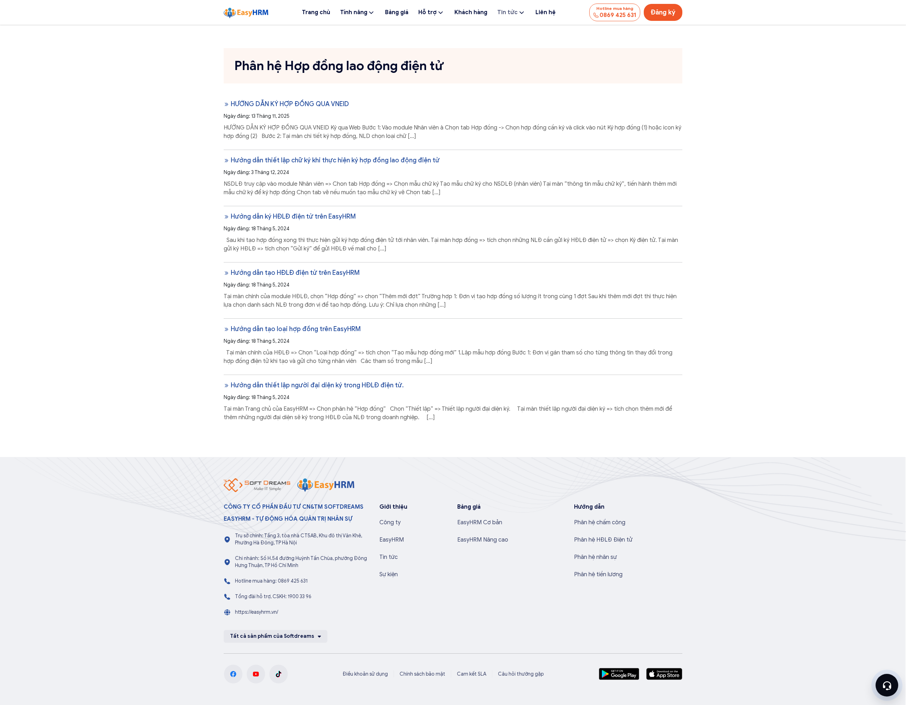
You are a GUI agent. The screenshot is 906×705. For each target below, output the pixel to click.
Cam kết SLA (471, 674)
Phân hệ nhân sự (595, 557)
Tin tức (507, 12)
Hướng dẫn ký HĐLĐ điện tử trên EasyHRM (292, 216)
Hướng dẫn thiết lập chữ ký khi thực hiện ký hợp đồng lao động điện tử (334, 160)
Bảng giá (396, 12)
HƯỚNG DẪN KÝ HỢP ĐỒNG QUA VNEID (289, 104)
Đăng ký (663, 12)
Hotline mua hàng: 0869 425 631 (271, 581)
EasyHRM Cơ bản (479, 522)
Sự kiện (388, 574)
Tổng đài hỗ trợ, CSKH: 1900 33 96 (273, 597)
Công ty (390, 522)
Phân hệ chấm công (599, 522)
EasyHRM (391, 539)
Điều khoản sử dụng (365, 674)
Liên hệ (545, 12)
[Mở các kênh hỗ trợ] (887, 685)
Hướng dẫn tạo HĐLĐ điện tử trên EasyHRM (294, 273)
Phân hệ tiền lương (598, 574)
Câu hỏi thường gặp (521, 674)
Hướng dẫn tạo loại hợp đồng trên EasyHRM (295, 329)
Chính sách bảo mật (422, 674)
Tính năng (353, 12)
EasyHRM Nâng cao (482, 539)
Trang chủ (316, 12)
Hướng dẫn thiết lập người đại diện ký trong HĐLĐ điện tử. (316, 385)
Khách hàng (470, 12)
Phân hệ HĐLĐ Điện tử (603, 539)
